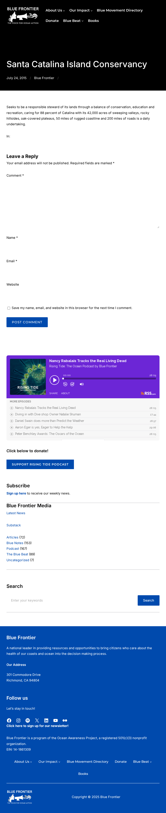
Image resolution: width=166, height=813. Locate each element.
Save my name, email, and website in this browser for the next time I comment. (72, 308)
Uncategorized (17, 560)
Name (12, 238)
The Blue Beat (17, 554)
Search (148, 600)
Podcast (12, 549)
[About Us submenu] (64, 10)
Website (12, 284)
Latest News (15, 513)
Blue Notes (14, 543)
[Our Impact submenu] (92, 10)
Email (11, 261)
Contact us (14, 686)
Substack (13, 525)
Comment (15, 175)
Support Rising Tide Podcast (40, 464)
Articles (12, 537)
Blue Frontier (44, 78)
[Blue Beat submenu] (82, 21)
